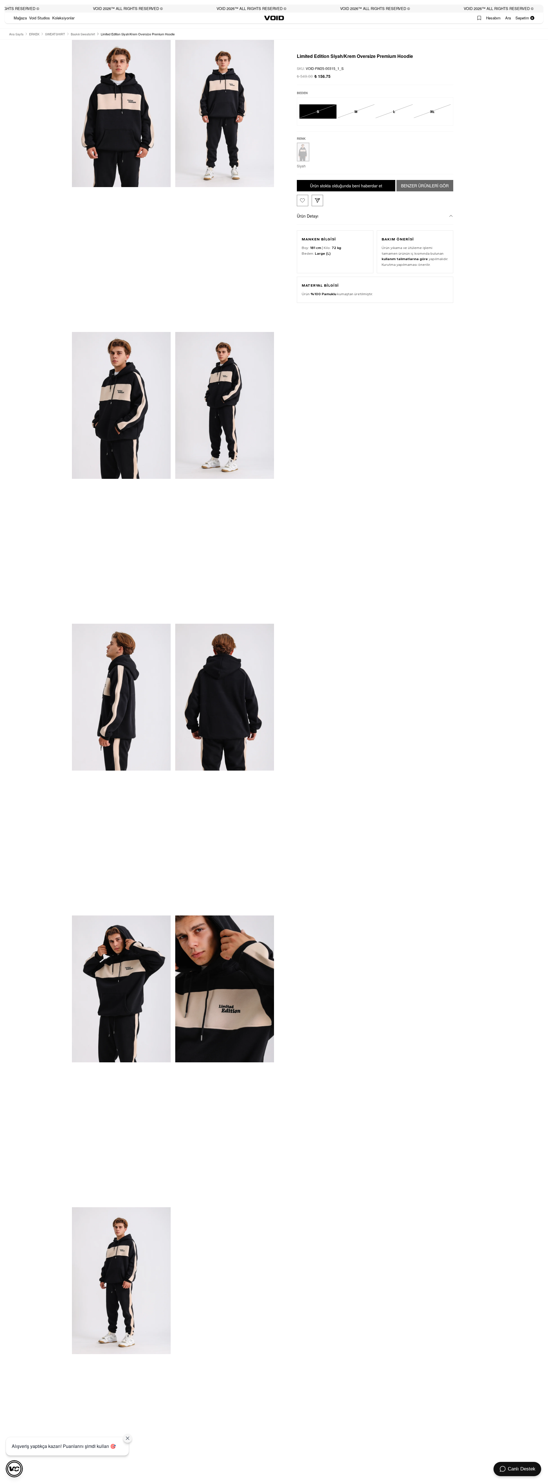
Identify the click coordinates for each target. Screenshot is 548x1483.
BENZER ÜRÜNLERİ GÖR (425, 186)
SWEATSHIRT (55, 34)
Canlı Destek (521, 1469)
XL (432, 111)
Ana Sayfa (16, 34)
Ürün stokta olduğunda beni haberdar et (346, 186)
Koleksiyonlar (63, 18)
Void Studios (39, 18)
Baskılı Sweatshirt (83, 34)
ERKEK (34, 34)
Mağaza (20, 18)
